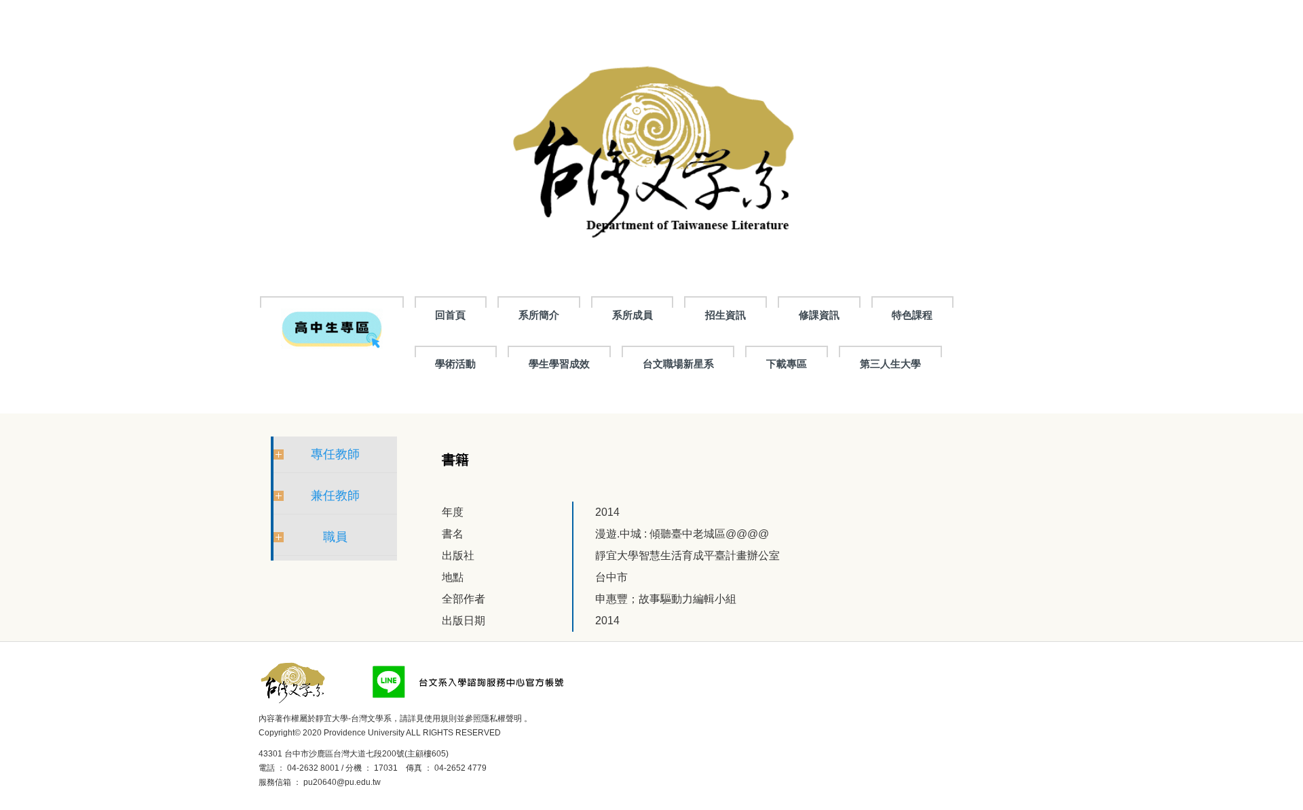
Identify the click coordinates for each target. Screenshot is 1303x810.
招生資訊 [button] (725, 315)
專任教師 (335, 454)
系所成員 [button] (632, 315)
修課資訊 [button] (819, 315)
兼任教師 (335, 495)
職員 (335, 537)
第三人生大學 (890, 363)
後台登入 (402, 782)
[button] (332, 327)
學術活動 (455, 363)
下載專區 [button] (786, 363)
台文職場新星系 (678, 363)
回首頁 (450, 315)
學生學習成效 (559, 363)
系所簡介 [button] (538, 315)
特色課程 (912, 315)
